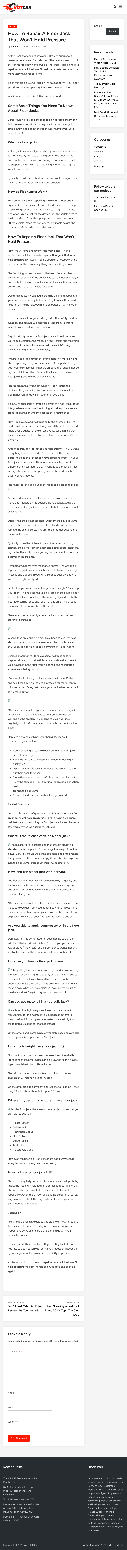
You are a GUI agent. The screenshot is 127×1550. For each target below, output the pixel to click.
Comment (15, 1351)
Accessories (100, 146)
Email (11, 1407)
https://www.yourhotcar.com (104, 1478)
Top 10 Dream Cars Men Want (19, 1499)
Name (11, 1393)
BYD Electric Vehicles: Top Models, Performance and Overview (18, 1491)
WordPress (100, 1545)
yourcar (14, 46)
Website (13, 1422)
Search (98, 25)
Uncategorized (102, 166)
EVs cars (98, 156)
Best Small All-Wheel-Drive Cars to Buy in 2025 (106, 116)
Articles (12, 26)
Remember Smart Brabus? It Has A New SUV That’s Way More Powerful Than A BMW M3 (106, 100)
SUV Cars (99, 161)
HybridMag (117, 1545)
